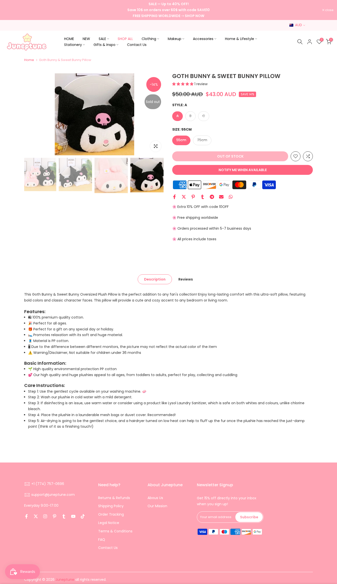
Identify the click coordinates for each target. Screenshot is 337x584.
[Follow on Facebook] (26, 516)
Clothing (149, 38)
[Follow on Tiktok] (82, 516)
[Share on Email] (221, 197)
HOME (69, 38)
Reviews (185, 279)
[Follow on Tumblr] (64, 516)
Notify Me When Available (243, 169)
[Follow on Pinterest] (54, 516)
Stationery (73, 44)
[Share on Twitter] (184, 197)
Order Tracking (111, 514)
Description (155, 279)
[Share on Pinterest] (193, 197)
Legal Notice (108, 522)
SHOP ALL (125, 38)
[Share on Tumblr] (202, 197)
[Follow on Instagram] (45, 516)
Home (29, 59)
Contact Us (137, 44)
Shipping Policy (111, 505)
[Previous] (33, 114)
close (10, 10)
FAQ (101, 539)
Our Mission (157, 505)
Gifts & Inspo (104, 44)
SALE (102, 38)
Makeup (174, 38)
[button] (183, 83)
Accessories (203, 38)
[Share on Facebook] (174, 197)
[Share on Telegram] (212, 197)
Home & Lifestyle (239, 38)
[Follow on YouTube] (73, 516)
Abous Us (155, 497)
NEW (86, 38)
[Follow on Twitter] (36, 516)
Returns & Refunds (114, 497)
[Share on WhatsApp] (230, 197)
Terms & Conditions (115, 531)
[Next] (156, 114)
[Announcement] (168, 10)
